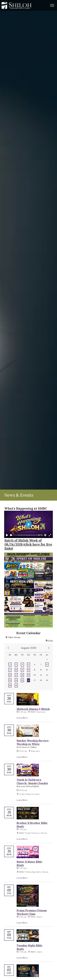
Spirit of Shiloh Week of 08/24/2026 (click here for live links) (28, 544)
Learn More (22, 718)
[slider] (23, 535)
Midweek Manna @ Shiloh (33, 709)
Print (50, 640)
